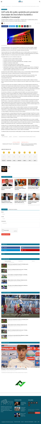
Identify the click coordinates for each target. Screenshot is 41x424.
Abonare (37, 412)
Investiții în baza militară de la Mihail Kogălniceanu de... (20, 202)
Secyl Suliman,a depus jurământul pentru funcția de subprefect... (20, 188)
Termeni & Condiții (17, 421)
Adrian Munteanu (10, 265)
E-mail (2, 216)
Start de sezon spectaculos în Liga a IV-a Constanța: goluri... (18, 264)
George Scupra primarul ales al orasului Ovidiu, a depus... (33, 188)
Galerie (35, 421)
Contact (22, 421)
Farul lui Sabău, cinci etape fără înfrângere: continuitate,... (18, 274)
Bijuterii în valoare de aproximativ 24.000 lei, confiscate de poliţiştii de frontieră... (29, 144)
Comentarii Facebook (12, 209)
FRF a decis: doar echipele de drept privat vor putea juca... (18, 285)
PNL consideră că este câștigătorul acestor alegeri (6, 202)
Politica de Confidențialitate (29, 421)
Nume (2, 212)
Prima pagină (3, 6)
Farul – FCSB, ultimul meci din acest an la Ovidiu (13, 369)
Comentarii (4, 209)
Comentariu (3, 221)
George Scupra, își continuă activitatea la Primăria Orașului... (33, 202)
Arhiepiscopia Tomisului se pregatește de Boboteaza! (23, 409)
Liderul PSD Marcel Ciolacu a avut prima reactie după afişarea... (7, 188)
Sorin (4, 23)
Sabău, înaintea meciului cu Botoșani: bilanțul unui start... (18, 280)
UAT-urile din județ (4, 136)
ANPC (38, 421)
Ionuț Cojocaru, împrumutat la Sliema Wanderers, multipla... (18, 335)
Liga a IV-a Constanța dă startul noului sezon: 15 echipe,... (18, 269)
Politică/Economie (8, 6)
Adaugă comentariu (5, 234)
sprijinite (10, 136)
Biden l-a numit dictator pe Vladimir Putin (23, 414)
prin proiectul (15, 136)
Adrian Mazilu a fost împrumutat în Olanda (23, 403)
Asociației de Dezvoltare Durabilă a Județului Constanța (27, 136)
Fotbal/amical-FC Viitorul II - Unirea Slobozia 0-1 (11, 143)
